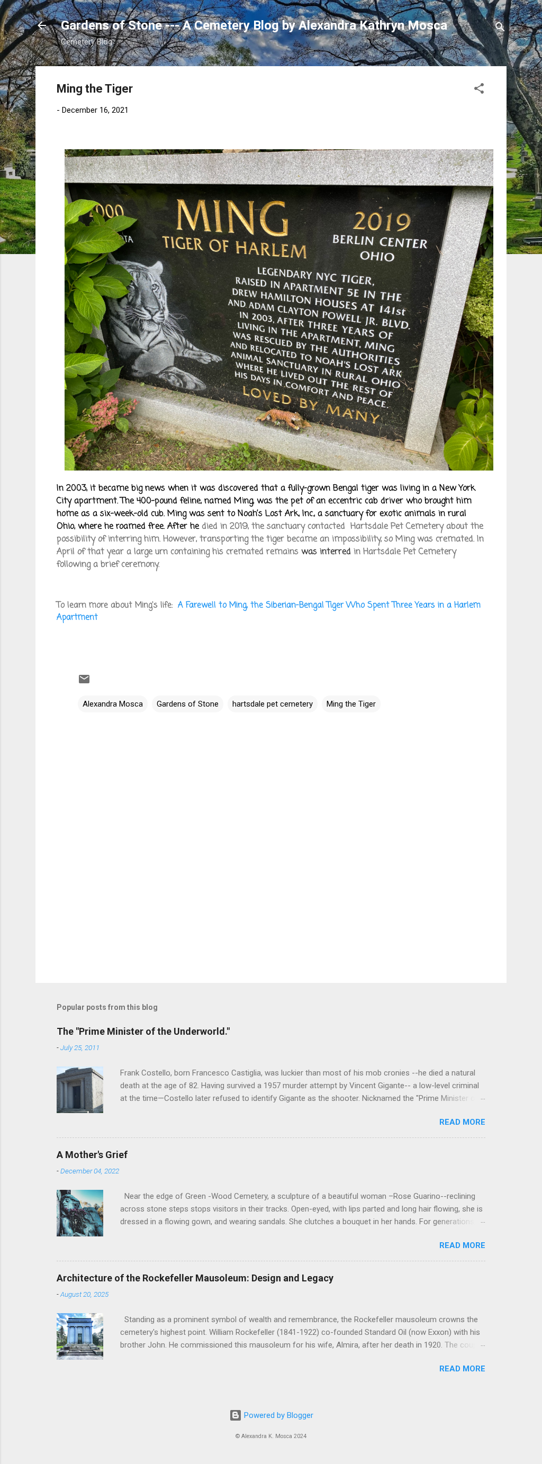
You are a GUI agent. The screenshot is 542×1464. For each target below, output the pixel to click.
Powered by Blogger (277, 1415)
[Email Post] (84, 683)
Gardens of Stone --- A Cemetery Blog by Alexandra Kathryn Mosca (254, 25)
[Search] (500, 29)
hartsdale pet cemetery (272, 704)
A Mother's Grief (92, 1154)
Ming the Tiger (351, 704)
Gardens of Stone (188, 704)
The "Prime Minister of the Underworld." (143, 1031)
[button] (479, 90)
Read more (462, 1122)
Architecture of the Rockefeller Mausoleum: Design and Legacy (195, 1278)
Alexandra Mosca (113, 704)
